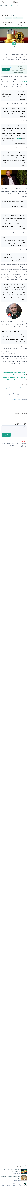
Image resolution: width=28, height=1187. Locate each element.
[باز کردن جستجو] (3, 2)
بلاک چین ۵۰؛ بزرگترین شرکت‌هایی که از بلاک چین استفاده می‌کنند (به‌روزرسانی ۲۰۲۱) (14, 375)
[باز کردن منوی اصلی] (25, 2)
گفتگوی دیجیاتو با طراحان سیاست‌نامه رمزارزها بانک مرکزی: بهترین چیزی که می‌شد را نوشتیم (14, 372)
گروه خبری (14, 46)
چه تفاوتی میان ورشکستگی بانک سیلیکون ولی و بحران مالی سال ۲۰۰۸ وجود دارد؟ (14, 380)
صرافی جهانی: (7, 5)
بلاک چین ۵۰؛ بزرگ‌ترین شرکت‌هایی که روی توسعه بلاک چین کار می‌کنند (14, 377)
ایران (20, 388)
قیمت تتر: (19, 5)
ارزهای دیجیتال (23, 81)
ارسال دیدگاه (6, 435)
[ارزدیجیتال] (14, 2)
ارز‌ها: (26, 5)
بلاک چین (19, 138)
